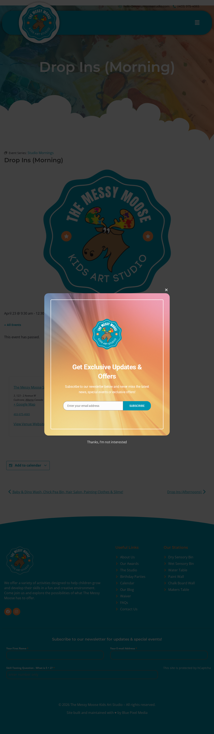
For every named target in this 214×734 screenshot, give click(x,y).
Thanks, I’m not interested (107, 442)
